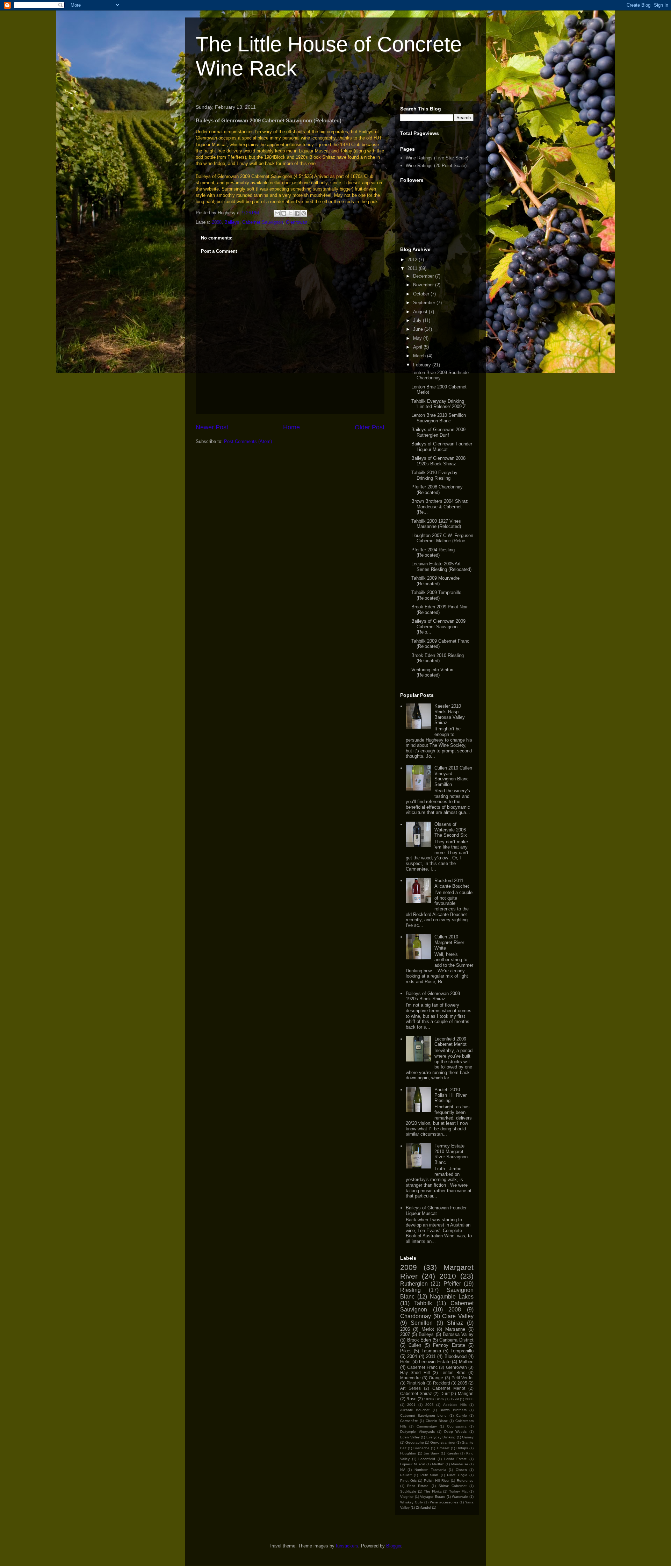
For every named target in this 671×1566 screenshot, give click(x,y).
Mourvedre (410, 1377)
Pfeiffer (452, 1284)
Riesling (410, 1290)
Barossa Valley (458, 1334)
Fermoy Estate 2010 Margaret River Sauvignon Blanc (451, 1154)
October (422, 293)
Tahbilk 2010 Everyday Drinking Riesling (434, 475)
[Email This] (277, 213)
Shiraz (455, 1323)
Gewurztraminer (442, 1442)
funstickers (347, 1546)
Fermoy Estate (449, 1345)
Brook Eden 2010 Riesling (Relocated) (437, 658)
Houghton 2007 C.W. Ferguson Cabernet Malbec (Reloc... (442, 538)
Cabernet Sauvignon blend (423, 1415)
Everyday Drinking (441, 1437)
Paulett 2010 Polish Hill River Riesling (450, 1095)
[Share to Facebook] (297, 213)
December (424, 276)
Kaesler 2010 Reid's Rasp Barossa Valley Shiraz (449, 714)
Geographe (414, 1442)
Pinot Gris (408, 1480)
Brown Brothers (453, 1410)
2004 (412, 1356)
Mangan (466, 1393)
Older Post (369, 427)
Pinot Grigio (457, 1475)
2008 (217, 222)
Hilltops (462, 1448)
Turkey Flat (458, 1491)
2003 (429, 1405)
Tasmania (431, 1350)
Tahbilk (423, 1303)
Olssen (461, 1470)
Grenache (421, 1448)
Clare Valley (458, 1316)
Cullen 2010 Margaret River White (449, 942)
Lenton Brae (453, 1372)
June (418, 329)
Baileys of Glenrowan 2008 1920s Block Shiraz (438, 461)
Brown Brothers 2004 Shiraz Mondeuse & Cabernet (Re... (439, 507)
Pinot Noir (415, 1383)
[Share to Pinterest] (303, 213)
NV (402, 1470)
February (422, 364)
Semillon (422, 1323)
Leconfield (426, 1459)
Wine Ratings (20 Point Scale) (436, 165)
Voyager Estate (432, 1497)
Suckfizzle (408, 1491)
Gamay (468, 1437)
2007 (405, 1334)
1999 (454, 1399)
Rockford (441, 1383)
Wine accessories (444, 1502)
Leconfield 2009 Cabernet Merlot (450, 1041)
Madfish (438, 1464)
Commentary (427, 1426)
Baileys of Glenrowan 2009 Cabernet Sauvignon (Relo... (438, 626)
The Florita (433, 1491)
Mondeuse (459, 1464)
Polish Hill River (436, 1480)
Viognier (406, 1497)
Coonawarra (457, 1426)
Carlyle (461, 1415)
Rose (411, 1398)
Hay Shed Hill (415, 1372)
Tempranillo (462, 1350)
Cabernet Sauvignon (262, 222)
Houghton (408, 1453)
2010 (447, 1276)
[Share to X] (290, 213)
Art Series (410, 1388)
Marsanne (455, 1329)
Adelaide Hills (455, 1405)
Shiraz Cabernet (453, 1486)
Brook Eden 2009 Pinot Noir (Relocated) (439, 609)
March (420, 355)
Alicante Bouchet (415, 1410)
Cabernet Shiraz (416, 1393)
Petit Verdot (463, 1377)
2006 (405, 1329)
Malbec (466, 1361)
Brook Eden (419, 1340)
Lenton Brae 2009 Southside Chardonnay (440, 375)
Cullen (415, 1345)
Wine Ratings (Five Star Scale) (437, 157)
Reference (465, 1480)
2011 (413, 268)
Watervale (460, 1497)
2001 (411, 1405)
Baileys (231, 222)
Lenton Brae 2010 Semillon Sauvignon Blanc (438, 418)
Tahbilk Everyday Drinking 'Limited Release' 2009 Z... (440, 404)
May (418, 338)
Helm (405, 1361)
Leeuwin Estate (434, 1361)
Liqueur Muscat (412, 1464)
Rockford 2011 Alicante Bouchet (451, 883)
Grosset (443, 1448)
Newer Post (212, 427)
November (424, 284)
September (424, 302)
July (418, 320)
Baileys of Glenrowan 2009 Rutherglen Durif (438, 432)
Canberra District (456, 1340)
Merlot (427, 1329)
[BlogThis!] (283, 213)
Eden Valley (410, 1437)
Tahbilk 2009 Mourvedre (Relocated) (435, 580)
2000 (469, 1399)
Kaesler (453, 1453)
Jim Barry (431, 1453)
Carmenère (409, 1421)
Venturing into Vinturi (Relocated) (432, 672)
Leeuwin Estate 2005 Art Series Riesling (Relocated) (441, 566)
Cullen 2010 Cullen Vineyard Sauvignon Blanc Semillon (453, 776)
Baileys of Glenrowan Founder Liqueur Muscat (441, 446)
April (418, 347)
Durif (444, 1393)
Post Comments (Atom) (248, 441)
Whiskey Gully (411, 1502)
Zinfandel (423, 1507)
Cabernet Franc (422, 1367)
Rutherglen (414, 1284)
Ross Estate (417, 1486)
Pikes (406, 1350)
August (421, 311)
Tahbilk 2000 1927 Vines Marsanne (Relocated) (436, 524)
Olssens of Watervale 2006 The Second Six (450, 830)
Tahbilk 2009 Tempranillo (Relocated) (436, 595)
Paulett (406, 1475)
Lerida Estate (455, 1459)
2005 (462, 1383)
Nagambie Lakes (452, 1297)
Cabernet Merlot (448, 1388)
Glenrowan (296, 222)
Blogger (393, 1546)
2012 (413, 259)
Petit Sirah (429, 1475)
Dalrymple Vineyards (417, 1431)
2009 (408, 1267)
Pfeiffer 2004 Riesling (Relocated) (433, 552)
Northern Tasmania (430, 1470)
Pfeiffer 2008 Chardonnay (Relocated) (437, 489)
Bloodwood (456, 1356)
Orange (436, 1377)
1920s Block (434, 1399)
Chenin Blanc (437, 1421)
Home (291, 427)
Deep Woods (455, 1431)
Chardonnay (415, 1316)
